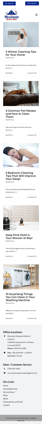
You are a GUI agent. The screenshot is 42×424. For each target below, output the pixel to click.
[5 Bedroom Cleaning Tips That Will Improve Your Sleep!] (21, 155)
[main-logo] (11, 8)
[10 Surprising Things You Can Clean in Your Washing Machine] (21, 276)
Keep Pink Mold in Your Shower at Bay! (19, 236)
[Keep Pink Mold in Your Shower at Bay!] (21, 217)
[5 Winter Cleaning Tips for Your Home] (21, 34)
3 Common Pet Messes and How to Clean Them (21, 113)
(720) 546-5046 (20, 348)
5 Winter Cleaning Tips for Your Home (21, 53)
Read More (9, 73)
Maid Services (10, 58)
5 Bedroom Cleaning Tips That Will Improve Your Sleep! (21, 176)
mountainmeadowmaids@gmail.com (22, 373)
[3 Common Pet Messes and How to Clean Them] (21, 93)
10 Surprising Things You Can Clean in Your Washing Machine (20, 297)
